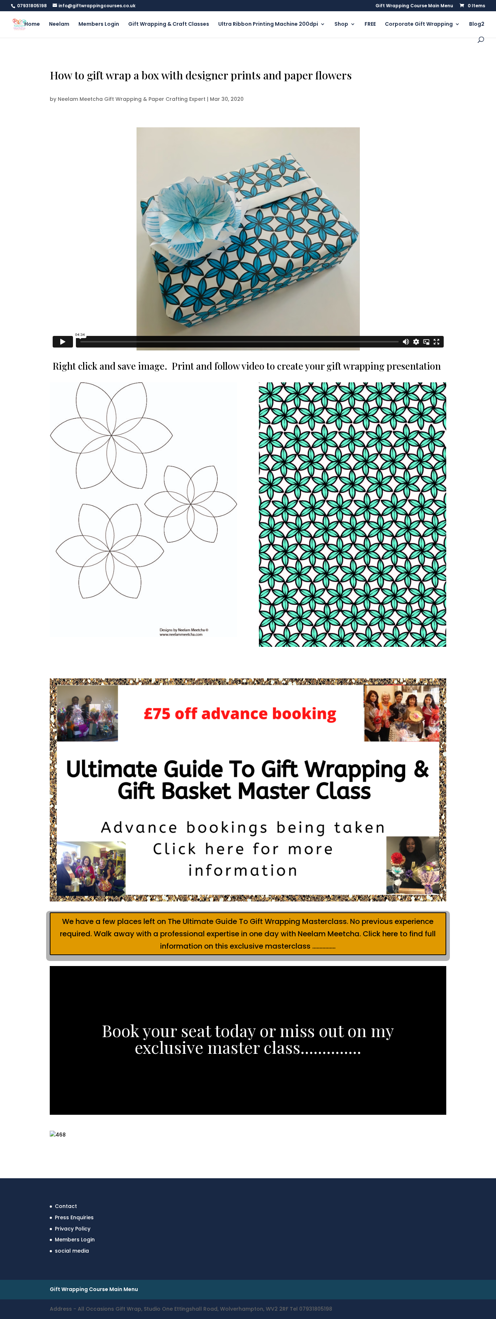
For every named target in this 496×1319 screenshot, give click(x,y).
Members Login (98, 24)
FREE (370, 24)
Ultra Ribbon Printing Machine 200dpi (268, 24)
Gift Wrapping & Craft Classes (168, 24)
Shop (341, 24)
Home (32, 24)
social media (72, 1250)
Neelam (59, 24)
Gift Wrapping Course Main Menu (414, 6)
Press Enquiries (74, 1217)
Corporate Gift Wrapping (419, 24)
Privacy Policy (72, 1228)
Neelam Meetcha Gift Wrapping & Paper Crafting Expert (132, 99)
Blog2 (476, 24)
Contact (66, 1206)
